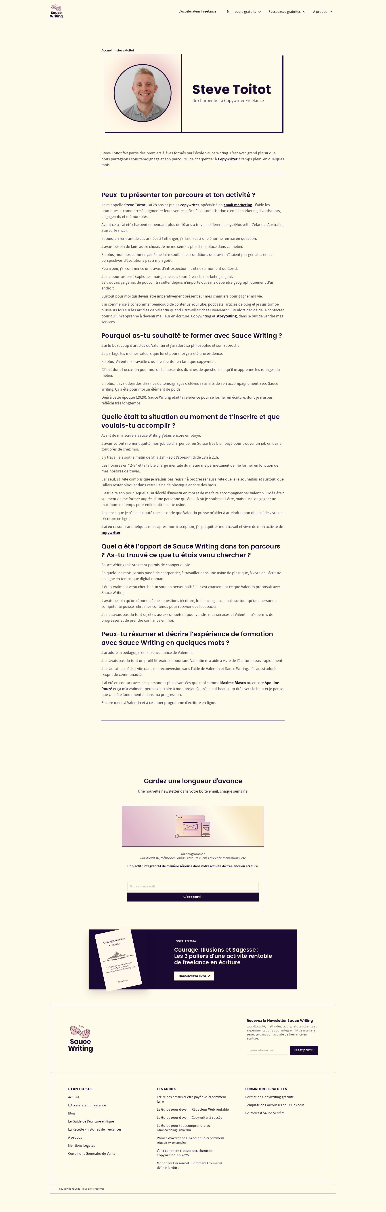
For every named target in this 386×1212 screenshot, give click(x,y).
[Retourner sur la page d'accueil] (56, 11)
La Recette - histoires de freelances (95, 1129)
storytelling (226, 316)
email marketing (238, 205)
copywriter (110, 532)
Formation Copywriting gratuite (269, 1097)
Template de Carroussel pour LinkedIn (274, 1105)
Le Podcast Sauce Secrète (265, 1113)
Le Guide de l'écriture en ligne (91, 1121)
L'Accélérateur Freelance (197, 11)
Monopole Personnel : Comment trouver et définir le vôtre (189, 1165)
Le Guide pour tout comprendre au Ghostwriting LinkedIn (183, 1127)
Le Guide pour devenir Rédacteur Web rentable (193, 1109)
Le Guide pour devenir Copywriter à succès (189, 1117)
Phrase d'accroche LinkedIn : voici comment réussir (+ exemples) (190, 1140)
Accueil (107, 50)
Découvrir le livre (192, 976)
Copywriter (227, 159)
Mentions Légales (81, 1145)
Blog (71, 1113)
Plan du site (81, 1089)
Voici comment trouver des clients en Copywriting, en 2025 (185, 1152)
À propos (75, 1137)
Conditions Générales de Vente (91, 1153)
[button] (244, 11)
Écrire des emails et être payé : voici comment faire (191, 1099)
